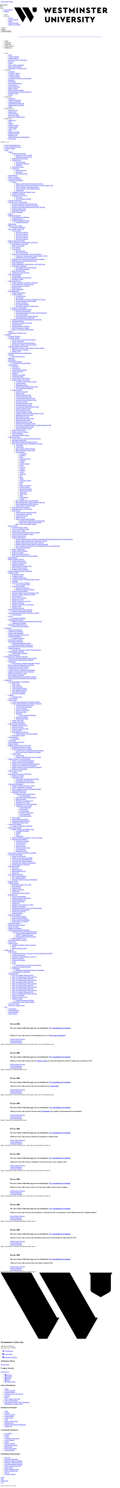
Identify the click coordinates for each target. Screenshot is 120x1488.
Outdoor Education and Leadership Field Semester (27, 621)
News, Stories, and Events (16, 65)
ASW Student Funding (19, 692)
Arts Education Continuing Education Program (26, 663)
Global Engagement (14, 87)
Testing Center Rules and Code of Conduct (28, 757)
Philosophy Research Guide (24, 422)
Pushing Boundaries (25, 816)
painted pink (54, 1086)
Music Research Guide (22, 417)
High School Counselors (15, 640)
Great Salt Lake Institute (15, 854)
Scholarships (16, 968)
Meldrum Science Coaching (20, 350)
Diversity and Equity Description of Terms (24, 204)
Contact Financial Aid (18, 955)
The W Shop (12, 139)
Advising (11, 355)
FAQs (17, 834)
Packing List (15, 903)
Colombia (22, 460)
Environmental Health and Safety (22, 309)
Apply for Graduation (18, 586)
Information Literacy (22, 385)
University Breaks (17, 913)
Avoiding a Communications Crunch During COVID (31, 256)
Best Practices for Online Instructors (19, 666)
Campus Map (12, 1009)
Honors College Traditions (20, 551)
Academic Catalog (13, 75)
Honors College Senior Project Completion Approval (31, 541)
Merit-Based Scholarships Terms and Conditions (30, 970)
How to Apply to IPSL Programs (25, 448)
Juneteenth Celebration (19, 210)
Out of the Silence (25, 814)
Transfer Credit (16, 606)
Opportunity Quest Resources (24, 780)
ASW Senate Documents (19, 690)
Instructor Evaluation (18, 564)
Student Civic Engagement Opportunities (24, 765)
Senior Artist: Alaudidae (19, 916)
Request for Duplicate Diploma (25, 589)
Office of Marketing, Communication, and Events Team (28, 264)
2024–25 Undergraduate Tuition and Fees (24, 987)
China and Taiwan (25, 459)
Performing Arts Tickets (23, 802)
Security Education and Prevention (26, 301)
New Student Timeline (18, 878)
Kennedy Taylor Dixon (26, 812)
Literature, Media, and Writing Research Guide (30, 413)
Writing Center (16, 351)
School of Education (18, 341)
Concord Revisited (25, 807)
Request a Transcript (18, 603)
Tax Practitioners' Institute (23, 199)
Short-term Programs (26, 490)
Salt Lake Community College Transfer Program (26, 650)
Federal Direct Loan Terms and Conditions (28, 965)
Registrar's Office (13, 93)
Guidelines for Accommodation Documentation (30, 750)
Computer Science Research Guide (26, 400)
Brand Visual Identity (18, 246)
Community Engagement (15, 180)
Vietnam (22, 499)
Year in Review (16, 230)
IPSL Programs (20, 452)
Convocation (12, 740)
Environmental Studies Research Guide (27, 407)
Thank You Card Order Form (20, 272)
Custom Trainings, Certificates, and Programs (21, 670)
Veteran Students (9, 1450)
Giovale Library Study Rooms (21, 378)
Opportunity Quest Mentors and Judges (27, 779)
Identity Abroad (20, 517)
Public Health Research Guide (25, 427)
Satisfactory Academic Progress (21, 967)
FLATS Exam (20, 755)
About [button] (6, 41)
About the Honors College (20, 527)
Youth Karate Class (21, 851)
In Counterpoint (24, 811)
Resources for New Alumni (24, 155)
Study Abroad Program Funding (25, 519)
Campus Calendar (13, 56)
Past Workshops (16, 614)
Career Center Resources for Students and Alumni (27, 703)
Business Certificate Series (20, 725)
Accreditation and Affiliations (20, 217)
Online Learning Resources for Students (20, 571)
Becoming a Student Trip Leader (21, 884)
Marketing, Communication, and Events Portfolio (26, 254)
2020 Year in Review (22, 232)
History (10, 63)
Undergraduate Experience (16, 105)
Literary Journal (15, 770)
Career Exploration (21, 708)
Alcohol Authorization (18, 293)
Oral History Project (18, 167)
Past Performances (25, 796)
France (22, 465)
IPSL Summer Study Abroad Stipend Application (30, 502)
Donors (6, 1442)
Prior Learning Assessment (16, 675)
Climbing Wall (16, 888)
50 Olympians (45, 1111)
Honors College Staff (18, 549)
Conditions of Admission (15, 631)
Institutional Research (14, 215)
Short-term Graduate (26, 489)
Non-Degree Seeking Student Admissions (20, 646)
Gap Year (22, 467)
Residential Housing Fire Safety (25, 318)
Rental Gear (15, 891)
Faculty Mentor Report (19, 561)
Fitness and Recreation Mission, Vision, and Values (27, 838)
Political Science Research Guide (25, 423)
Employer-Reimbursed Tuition (25, 1000)
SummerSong (20, 190)
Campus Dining (13, 127)
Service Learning (25, 487)
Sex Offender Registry (22, 304)
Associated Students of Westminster (18, 682)
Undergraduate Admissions (16, 103)
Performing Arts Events (19, 792)
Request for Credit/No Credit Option (23, 604)
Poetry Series (16, 817)
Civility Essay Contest (18, 531)
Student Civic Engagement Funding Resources (26, 764)
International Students (10, 1445)
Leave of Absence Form (23, 584)
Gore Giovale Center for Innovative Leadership (22, 853)
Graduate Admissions (14, 100)
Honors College (13, 88)
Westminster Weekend (22, 163)
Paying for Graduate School (16, 117)
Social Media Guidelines (19, 266)
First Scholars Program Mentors (21, 363)
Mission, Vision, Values (15, 225)
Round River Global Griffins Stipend (30, 522)
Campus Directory (13, 58)
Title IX (10, 331)
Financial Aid (12, 112)
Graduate (22, 470)
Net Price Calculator (18, 995)
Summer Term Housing (19, 911)
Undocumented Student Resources (26, 936)
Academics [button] (7, 42)
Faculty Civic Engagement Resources (23, 760)
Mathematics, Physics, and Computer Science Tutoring (28, 348)
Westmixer (19, 165)
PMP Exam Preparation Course (17, 673)
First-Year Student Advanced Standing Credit (25, 593)
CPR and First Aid (21, 843)
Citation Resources (17, 371)
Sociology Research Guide (24, 428)
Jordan (21, 479)
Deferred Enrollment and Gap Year (18, 635)
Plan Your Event (20, 251)
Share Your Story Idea (18, 271)
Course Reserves (21, 383)
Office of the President (15, 66)
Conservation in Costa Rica (24, 514)
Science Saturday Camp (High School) (27, 187)
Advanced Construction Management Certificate (22, 658)
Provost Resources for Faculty (21, 286)
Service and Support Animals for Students (28, 752)
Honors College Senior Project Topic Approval (30, 542)
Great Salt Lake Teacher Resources (22, 861)
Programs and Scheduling (19, 839)
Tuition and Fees (13, 113)
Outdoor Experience (18, 889)
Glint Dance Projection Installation (26, 797)
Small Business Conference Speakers (27, 734)
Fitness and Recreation (15, 827)
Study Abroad (16, 511)
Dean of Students (13, 744)
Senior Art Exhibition (14, 915)
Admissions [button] (7, 44)
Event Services (16, 249)
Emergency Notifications (19, 308)
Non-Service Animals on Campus (22, 323)
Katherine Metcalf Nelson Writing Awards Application (32, 544)
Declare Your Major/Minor (20, 591)
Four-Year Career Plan (22, 710)
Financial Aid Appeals (18, 960)
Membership (19, 836)
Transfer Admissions (14, 648)
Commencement (13, 737)
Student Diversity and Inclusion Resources (24, 931)
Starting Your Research (19, 430)
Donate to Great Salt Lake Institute (22, 858)
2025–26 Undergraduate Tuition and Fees (24, 990)
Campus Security (17, 294)
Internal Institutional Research (21, 220)
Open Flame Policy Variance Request (27, 316)
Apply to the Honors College (20, 529)
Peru (21, 484)
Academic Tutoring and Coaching (18, 346)
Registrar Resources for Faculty (21, 601)
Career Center (12, 128)
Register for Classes (18, 599)
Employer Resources (18, 722)
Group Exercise (20, 844)
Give (2, 1482)
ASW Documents (17, 687)
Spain (21, 495)
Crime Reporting (21, 296)
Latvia (21, 482)
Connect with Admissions (15, 633)
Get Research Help (17, 376)
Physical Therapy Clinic (23, 848)
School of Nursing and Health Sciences (23, 343)
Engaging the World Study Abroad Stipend (32, 521)
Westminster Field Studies (16, 620)
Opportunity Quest (17, 777)
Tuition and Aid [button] (9, 46)
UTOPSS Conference (18, 194)
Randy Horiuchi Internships (28, 715)
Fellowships (11, 360)
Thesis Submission (17, 433)
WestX (10, 107)
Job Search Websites (22, 717)
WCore (10, 95)
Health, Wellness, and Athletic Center (23, 829)
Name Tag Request (17, 262)
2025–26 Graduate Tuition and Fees (22, 988)
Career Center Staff (17, 720)
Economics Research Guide (24, 403)
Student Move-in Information (20, 910)
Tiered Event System (22, 252)
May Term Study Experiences (21, 507)
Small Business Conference (20, 732)
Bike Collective (16, 886)
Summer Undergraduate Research (22, 611)
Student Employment (22, 718)
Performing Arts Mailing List (24, 801)
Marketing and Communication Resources (24, 261)
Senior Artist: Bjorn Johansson (21, 920)
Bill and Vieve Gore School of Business (24, 339)
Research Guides (17, 390)
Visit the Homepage (16, 1041)
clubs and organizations (57, 1035)
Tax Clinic (19, 197)
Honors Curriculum (18, 552)
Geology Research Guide (23, 408)
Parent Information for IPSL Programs (27, 504)
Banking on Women (18, 775)
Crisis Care (15, 868)
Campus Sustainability (14, 179)
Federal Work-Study (18, 958)
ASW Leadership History (19, 688)
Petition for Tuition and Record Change (23, 594)
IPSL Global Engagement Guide (25, 450)
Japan (21, 477)
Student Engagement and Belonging (19, 137)
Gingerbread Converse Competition (26, 257)
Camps (14, 182)
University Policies (10, 1474)
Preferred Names (17, 596)
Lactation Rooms (13, 1012)
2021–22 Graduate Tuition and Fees (22, 975)
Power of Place (12, 1014)
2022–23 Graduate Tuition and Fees (22, 978)
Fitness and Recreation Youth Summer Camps (29, 184)
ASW (10, 122)
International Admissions (15, 641)
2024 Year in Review (22, 239)
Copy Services (16, 247)
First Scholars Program (15, 83)
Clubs (10, 130)
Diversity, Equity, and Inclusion (17, 60)
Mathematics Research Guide (24, 415)
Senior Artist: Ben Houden (20, 918)
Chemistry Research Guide (24, 397)
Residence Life (12, 135)
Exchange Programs (22, 516)
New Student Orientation (15, 874)
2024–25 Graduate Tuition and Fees (22, 985)
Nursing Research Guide (23, 420)
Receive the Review (22, 173)
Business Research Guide (23, 395)
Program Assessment (22, 222)
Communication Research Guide (25, 398)
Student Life (12, 120)
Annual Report (12, 175)
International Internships (19, 440)
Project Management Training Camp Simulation (22, 678)
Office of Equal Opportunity (16, 241)
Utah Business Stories (18, 735)
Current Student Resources (12, 145)
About (10, 55)
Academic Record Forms (19, 578)
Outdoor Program (13, 134)
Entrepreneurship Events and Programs (19, 774)
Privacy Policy (8, 1467)
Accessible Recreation (22, 831)
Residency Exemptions (19, 906)
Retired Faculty (16, 288)
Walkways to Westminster (19, 769)
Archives (14, 772)
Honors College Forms (19, 537)
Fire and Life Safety (22, 314)
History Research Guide (23, 410)
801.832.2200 (5, 1364)
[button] (6, 53)
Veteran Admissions (14, 655)
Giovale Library (13, 85)
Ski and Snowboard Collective (21, 893)
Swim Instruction (21, 849)
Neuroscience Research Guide (25, 418)
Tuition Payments (17, 998)
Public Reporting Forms (11, 1469)
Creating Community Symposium (22, 787)
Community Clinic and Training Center (23, 192)
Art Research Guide (22, 391)
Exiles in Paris (24, 809)
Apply (2, 1477)
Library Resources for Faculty (21, 380)
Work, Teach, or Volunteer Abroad (26, 524)
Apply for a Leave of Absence (21, 583)
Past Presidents (16, 276)
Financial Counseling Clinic (20, 729)
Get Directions (8, 1351)
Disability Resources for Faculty (21, 747)
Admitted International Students (21, 643)
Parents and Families (10, 1448)
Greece (22, 472)
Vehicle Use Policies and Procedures (23, 329)
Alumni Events (16, 160)
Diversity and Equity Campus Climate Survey (25, 205)
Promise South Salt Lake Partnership (23, 762)
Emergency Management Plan (13, 1462)
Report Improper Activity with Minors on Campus (30, 299)
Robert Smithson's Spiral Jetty (21, 864)
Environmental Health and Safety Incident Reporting (31, 313)
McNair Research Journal (19, 568)
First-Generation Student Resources (26, 933)
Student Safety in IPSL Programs (25, 505)
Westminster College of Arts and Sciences (24, 345)
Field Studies (12, 82)
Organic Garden (13, 881)
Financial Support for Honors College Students (26, 532)
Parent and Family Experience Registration (24, 879)
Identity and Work (21, 712)
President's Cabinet (17, 279)
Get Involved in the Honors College (22, 534)
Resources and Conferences (20, 569)
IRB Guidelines (13, 557)
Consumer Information (15, 200)
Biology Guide (20, 393)
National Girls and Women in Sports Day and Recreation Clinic (34, 185)
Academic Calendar (14, 73)
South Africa (23, 492)
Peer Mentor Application (23, 547)
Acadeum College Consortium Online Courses (26, 579)
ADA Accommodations (19, 896)
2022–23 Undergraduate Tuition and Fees (24, 980)
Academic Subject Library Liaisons (26, 381)
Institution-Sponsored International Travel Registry (27, 319)
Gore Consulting (17, 730)
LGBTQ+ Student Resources (24, 935)
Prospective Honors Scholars (20, 554)
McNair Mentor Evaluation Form (22, 566)
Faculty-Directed (24, 464)
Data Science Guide (22, 402)
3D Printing (15, 366)
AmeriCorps (23, 454)
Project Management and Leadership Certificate (22, 677)
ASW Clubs (15, 683)
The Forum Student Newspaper (17, 940)
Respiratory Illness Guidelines (21, 326)
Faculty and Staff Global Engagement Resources (26, 438)
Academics (11, 71)
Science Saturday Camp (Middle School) (28, 189)
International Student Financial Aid (22, 645)
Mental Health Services (19, 871)
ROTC (14, 947)
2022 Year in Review (22, 236)
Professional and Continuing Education (19, 92)
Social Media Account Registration (26, 267)
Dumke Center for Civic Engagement (19, 759)
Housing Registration (18, 901)
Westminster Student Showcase (17, 625)
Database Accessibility (18, 375)
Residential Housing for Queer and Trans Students (27, 908)
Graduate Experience (14, 102)
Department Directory (10, 1357)
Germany (22, 469)
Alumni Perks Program (19, 153)
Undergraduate (24, 497)
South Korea (23, 494)
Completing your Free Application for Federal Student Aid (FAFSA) (32, 953)
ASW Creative (16, 685)
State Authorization (17, 289)
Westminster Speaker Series (20, 822)
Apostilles (15, 581)
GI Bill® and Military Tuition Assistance (24, 945)
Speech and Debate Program (16, 925)
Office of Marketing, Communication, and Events (23, 242)
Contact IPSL (20, 447)
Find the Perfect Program (17, 1039)
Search (3, 142)
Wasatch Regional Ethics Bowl (21, 821)
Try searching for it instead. (60, 1028)
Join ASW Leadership (18, 693)
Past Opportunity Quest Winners (25, 782)
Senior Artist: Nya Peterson (20, 921)
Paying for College (13, 115)
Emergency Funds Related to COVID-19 (24, 957)
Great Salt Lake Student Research (22, 859)
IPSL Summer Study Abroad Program (27, 500)
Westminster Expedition (19, 623)
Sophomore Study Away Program (22, 509)
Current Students (9, 1440)
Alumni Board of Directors (20, 158)
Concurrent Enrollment (15, 630)
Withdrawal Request (18, 608)
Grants (14, 962)
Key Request (19, 298)
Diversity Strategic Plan (19, 209)
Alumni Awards (20, 162)
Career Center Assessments (24, 707)
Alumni (10, 152)
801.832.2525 (5, 1372)
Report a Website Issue (11, 1471)
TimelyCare (15, 873)
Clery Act (7, 1457)
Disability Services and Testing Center (19, 745)
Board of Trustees (13, 177)
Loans (14, 963)
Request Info (4, 1481)
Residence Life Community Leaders (22, 905)
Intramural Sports (21, 846)
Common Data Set (17, 219)
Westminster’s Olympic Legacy (17, 68)
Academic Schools (13, 338)
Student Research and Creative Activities (20, 609)
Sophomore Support (14, 923)
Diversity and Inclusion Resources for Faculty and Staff (28, 207)
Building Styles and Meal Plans (21, 898)
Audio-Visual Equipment (19, 370)
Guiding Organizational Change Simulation (21, 672)
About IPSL (19, 445)
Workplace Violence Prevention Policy (27, 306)
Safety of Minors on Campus (20, 328)
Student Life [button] (8, 47)
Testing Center (16, 754)
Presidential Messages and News (21, 277)
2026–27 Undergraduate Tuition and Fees (24, 993)
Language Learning (25, 480)
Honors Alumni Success (19, 536)
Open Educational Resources (24, 388)
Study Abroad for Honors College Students (25, 556)
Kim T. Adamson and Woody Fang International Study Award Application (38, 546)
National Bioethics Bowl (19, 791)
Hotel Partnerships (13, 1010)
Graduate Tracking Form (19, 563)
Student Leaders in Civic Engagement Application (27, 767)
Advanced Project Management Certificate (20, 660)
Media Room (12, 224)
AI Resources (16, 368)
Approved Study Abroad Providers (26, 512)
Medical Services (17, 869)
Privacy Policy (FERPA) (19, 598)
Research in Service (25, 485)
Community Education (22, 841)
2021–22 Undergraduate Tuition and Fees (24, 977)
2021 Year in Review (22, 234)
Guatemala (23, 474)
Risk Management (13, 291)
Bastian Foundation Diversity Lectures (23, 786)
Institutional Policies (18, 321)
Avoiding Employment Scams (24, 705)
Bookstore (11, 80)
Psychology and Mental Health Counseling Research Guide (33, 425)
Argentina (22, 455)
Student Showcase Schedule (20, 626)
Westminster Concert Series (24, 806)
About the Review (21, 170)
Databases (15, 373)
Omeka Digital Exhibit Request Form (27, 386)
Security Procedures (22, 303)
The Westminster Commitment (21, 972)
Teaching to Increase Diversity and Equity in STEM (23, 613)
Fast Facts (11, 61)
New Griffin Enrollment (19, 876)
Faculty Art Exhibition (14, 824)
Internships (19, 713)
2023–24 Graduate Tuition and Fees (22, 982)
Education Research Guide (24, 405)
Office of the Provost (14, 281)
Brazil (21, 457)
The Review (15, 168)
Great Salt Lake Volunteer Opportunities (24, 863)
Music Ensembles (21, 799)
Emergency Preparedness (23, 311)
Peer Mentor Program (18, 356)
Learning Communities (19, 618)
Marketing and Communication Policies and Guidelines (28, 259)
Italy (21, 475)
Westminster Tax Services (19, 195)
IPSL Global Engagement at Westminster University (27, 443)
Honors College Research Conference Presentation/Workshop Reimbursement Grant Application (44, 539)
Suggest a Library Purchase (20, 432)
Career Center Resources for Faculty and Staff (25, 702)
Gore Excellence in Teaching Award (22, 284)
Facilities (18, 832)
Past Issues (19, 172)
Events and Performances (15, 784)
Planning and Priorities (18, 227)
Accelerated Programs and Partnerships (19, 78)
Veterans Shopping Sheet (19, 948)
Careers (6, 1437)
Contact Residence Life (19, 900)
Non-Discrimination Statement (13, 1464)
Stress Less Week (13, 926)
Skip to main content (7, 1)
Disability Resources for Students (22, 749)
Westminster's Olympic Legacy (17, 333)
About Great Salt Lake (18, 856)
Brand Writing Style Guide (20, 244)
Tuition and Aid (13, 110)
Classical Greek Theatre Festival (25, 794)
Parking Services (17, 324)
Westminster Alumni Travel (24, 157)
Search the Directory (16, 1042)
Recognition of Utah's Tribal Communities (17, 1402)
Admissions (11, 98)
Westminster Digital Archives (20, 435)
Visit (5, 1007)
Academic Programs (14, 77)
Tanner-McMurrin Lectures (20, 819)
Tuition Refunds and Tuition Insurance (23, 1002)
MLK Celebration (17, 212)
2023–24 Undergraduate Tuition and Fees (24, 983)
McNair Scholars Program (16, 90)
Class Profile (16, 739)
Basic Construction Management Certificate (21, 665)
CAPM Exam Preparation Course (18, 668)
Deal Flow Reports (17, 727)
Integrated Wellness (14, 132)
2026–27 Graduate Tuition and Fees (22, 992)
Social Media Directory (23, 269)
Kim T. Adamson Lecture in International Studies (26, 789)
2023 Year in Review (22, 237)
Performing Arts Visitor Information (26, 804)
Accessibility (8, 1433)
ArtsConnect (12, 661)
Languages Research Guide (24, 412)
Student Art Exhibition (15, 928)
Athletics (11, 123)
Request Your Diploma (22, 588)
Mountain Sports (17, 697)
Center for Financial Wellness (17, 723)
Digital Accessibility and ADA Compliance (25, 282)
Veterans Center (13, 943)
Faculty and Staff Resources (12, 147)
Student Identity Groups (19, 938)
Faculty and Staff (9, 1443)
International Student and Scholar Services (24, 442)
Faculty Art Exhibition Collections (22, 826)
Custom (22, 462)
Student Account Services (19, 997)
